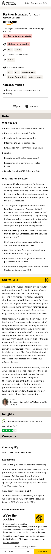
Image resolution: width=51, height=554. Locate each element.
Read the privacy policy (11, 543)
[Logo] (9, 3)
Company (33, 106)
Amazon (34, 14)
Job (19, 106)
